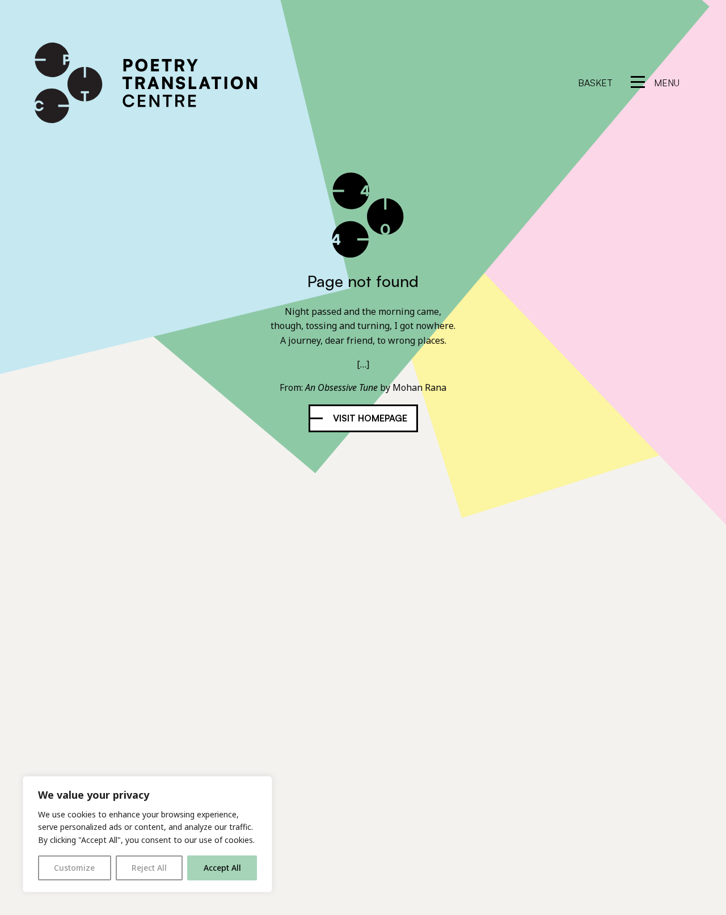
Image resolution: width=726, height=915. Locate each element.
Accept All (222, 867)
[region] (147, 834)
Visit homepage (370, 418)
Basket (595, 82)
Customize (74, 867)
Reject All (149, 867)
